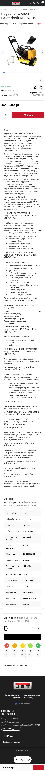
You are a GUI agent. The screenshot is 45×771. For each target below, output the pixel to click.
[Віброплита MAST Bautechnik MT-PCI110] (22, 51)
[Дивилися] (16, 759)
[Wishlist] (41, 87)
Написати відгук (22, 637)
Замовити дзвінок (11, 728)
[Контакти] (34, 3)
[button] (2, 52)
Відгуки (39, 23)
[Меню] (3, 3)
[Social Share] (41, 80)
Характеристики (26, 24)
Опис (14, 24)
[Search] (30, 3)
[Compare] (35, 87)
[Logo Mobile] (16, 3)
